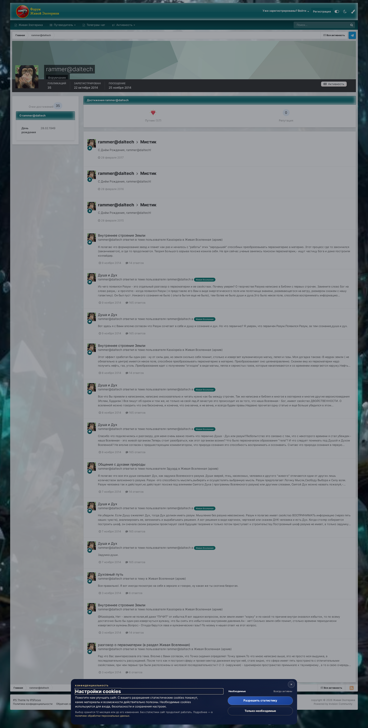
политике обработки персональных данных (102, 715)
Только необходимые (260, 711)
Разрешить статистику (260, 700)
